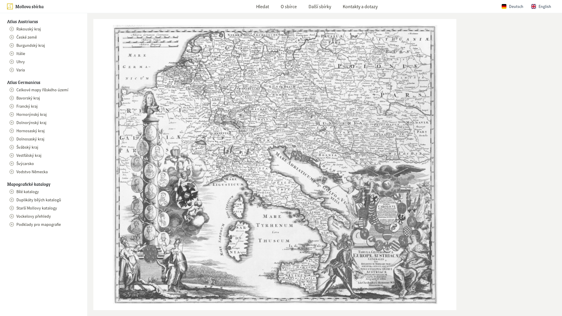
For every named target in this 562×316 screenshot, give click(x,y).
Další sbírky (320, 6)
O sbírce (289, 6)
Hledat (262, 6)
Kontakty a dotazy (360, 6)
